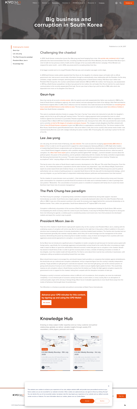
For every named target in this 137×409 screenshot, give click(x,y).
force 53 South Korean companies (56, 125)
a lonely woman (65, 100)
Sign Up (121, 396)
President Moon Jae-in (20, 60)
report (58, 153)
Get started (46, 303)
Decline (102, 401)
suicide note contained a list (109, 58)
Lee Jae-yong (17, 54)
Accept (87, 401)
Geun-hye (16, 50)
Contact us (129, 3)
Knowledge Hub (18, 64)
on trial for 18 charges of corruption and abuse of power (68, 123)
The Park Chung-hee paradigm (23, 57)
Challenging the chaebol (21, 47)
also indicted (77, 144)
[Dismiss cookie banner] (108, 386)
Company (101, 3)
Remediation (55, 3)
